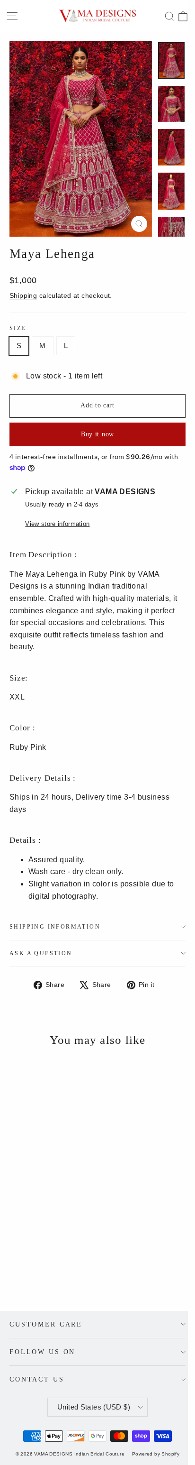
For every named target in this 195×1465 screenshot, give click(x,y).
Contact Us (36, 1379)
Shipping (23, 295)
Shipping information (54, 926)
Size (17, 328)
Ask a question (40, 953)
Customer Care (45, 1324)
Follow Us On (42, 1351)
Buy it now (97, 434)
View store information (57, 523)
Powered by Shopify (155, 1453)
